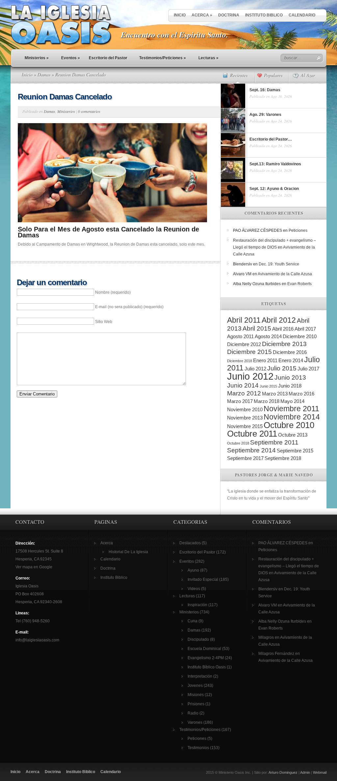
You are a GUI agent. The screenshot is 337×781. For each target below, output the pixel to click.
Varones (195, 722)
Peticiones (298, 230)
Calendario (302, 15)
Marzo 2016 (301, 393)
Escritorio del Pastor (108, 58)
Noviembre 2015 (245, 426)
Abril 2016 (283, 329)
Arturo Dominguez (283, 772)
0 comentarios (89, 111)
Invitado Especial (203, 579)
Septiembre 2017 (245, 458)
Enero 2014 (290, 360)
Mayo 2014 (292, 401)
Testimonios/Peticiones (162, 58)
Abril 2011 (244, 320)
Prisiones (196, 704)
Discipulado (198, 639)
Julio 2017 (308, 368)
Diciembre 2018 (239, 361)
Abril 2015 (257, 328)
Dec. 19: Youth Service (279, 264)
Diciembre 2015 (249, 351)
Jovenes (195, 685)
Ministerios (37, 58)
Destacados (190, 543)
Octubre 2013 (292, 435)
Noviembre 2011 (291, 408)
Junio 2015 (268, 386)
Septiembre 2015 (295, 450)
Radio (193, 713)
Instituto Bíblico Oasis (207, 667)
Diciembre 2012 (244, 344)
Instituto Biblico (264, 15)
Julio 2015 (282, 368)
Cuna (192, 621)
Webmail (319, 772)
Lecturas (208, 58)
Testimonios (198, 747)
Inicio (180, 15)
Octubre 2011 (252, 433)
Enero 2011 (265, 360)
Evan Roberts (299, 284)
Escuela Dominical (204, 648)
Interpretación (200, 676)
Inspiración (197, 605)
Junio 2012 (250, 376)
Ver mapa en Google (33, 567)
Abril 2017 (305, 329)
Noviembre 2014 (292, 417)
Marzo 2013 (275, 393)
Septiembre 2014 (251, 450)
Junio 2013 (290, 377)
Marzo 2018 (266, 401)
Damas (44, 74)
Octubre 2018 (238, 443)
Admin (305, 772)
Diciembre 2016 (290, 352)
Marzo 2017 (240, 401)
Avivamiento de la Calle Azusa (285, 274)
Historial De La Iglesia (128, 552)
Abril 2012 (279, 320)
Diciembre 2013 (284, 343)
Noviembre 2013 (245, 417)
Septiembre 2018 (283, 458)
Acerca (202, 15)
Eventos (70, 58)
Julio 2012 (255, 368)
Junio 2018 (289, 386)
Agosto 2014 (268, 336)
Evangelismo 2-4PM (206, 658)
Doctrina (228, 15)
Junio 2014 (243, 385)
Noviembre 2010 (245, 409)
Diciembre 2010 (300, 336)
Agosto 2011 (240, 336)
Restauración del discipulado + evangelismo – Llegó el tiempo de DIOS (288, 566)
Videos (194, 588)
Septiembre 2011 (274, 442)
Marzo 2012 (244, 393)
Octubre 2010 (289, 425)
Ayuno (193, 570)
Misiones (196, 694)
